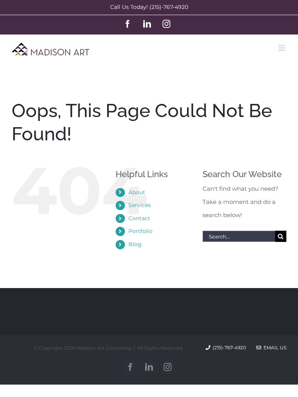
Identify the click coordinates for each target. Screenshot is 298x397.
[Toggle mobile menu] (282, 48)
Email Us (273, 347)
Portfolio (140, 231)
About (136, 192)
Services (139, 205)
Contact (139, 218)
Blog (135, 244)
